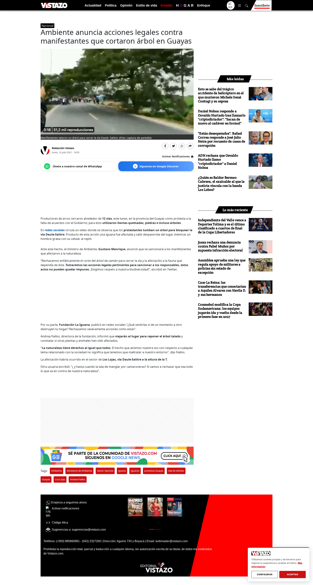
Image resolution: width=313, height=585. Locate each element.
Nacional (47, 26)
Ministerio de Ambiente (79, 470)
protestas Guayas (153, 470)
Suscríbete (262, 5)
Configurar (265, 574)
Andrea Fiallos (77, 479)
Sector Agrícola (105, 470)
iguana (122, 470)
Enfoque (203, 5)
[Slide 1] (152, 529)
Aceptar (292, 574)
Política (110, 5)
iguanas (135, 470)
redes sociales (55, 230)
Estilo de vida (146, 5)
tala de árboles (176, 470)
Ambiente (56, 470)
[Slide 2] (158, 529)
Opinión (126, 5)
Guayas (46, 479)
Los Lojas (60, 479)
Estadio (166, 5)
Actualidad (93, 5)
